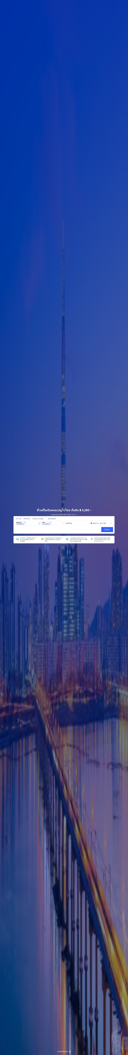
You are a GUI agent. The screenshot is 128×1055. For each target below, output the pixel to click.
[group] (27, 523)
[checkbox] (52, 518)
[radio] (18, 518)
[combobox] (26, 523)
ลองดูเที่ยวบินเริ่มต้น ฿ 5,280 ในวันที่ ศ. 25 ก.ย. (63, 514)
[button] (114, 2)
